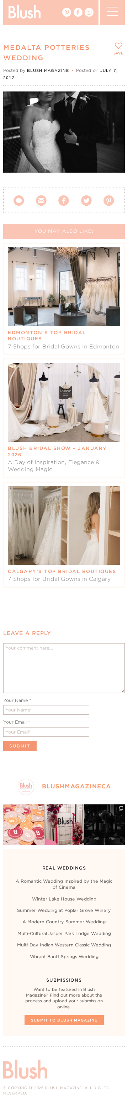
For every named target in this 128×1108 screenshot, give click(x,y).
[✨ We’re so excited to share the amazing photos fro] (64, 824)
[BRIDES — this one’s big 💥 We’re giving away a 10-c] (104, 824)
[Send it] (113, 135)
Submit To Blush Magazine (64, 1020)
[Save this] (113, 103)
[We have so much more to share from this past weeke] (23, 824)
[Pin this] (113, 119)
